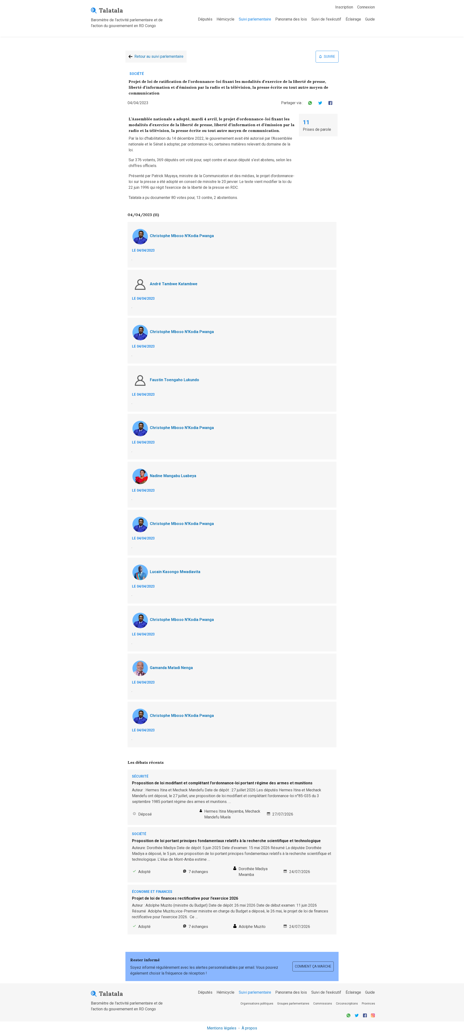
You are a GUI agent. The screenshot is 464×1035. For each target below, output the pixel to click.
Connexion (366, 7)
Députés (205, 19)
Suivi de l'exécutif (326, 19)
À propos (249, 1028)
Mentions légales (221, 1028)
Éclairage (353, 19)
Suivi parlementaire (255, 19)
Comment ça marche (313, 966)
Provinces (368, 1003)
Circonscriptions (347, 1003)
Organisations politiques (256, 1003)
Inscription (344, 7)
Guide (370, 19)
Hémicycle (225, 19)
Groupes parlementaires (293, 1003)
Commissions (322, 1003)
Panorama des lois (291, 19)
